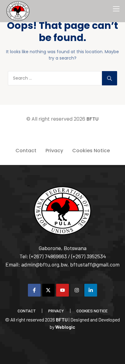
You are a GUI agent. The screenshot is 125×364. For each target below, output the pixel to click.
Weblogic (65, 327)
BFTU (92, 118)
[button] (116, 9)
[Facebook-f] (34, 290)
